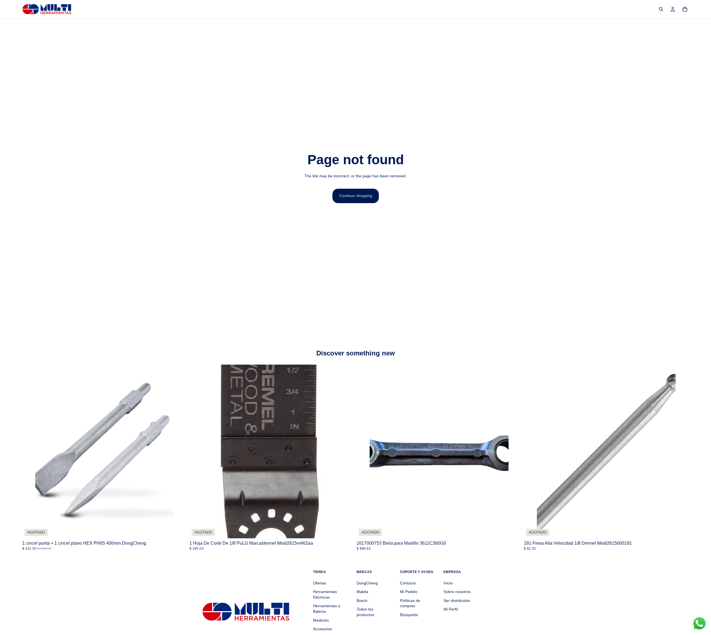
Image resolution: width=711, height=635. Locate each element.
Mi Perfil (451, 609)
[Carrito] (685, 9)
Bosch (362, 600)
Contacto (408, 583)
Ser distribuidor (457, 600)
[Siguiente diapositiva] (179, 451)
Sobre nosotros (457, 591)
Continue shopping (355, 195)
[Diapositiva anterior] (30, 451)
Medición (321, 620)
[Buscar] (661, 9)
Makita (362, 591)
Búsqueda (409, 614)
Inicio (448, 583)
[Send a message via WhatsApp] (699, 623)
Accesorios (322, 629)
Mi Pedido (408, 591)
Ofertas (319, 583)
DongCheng (367, 583)
